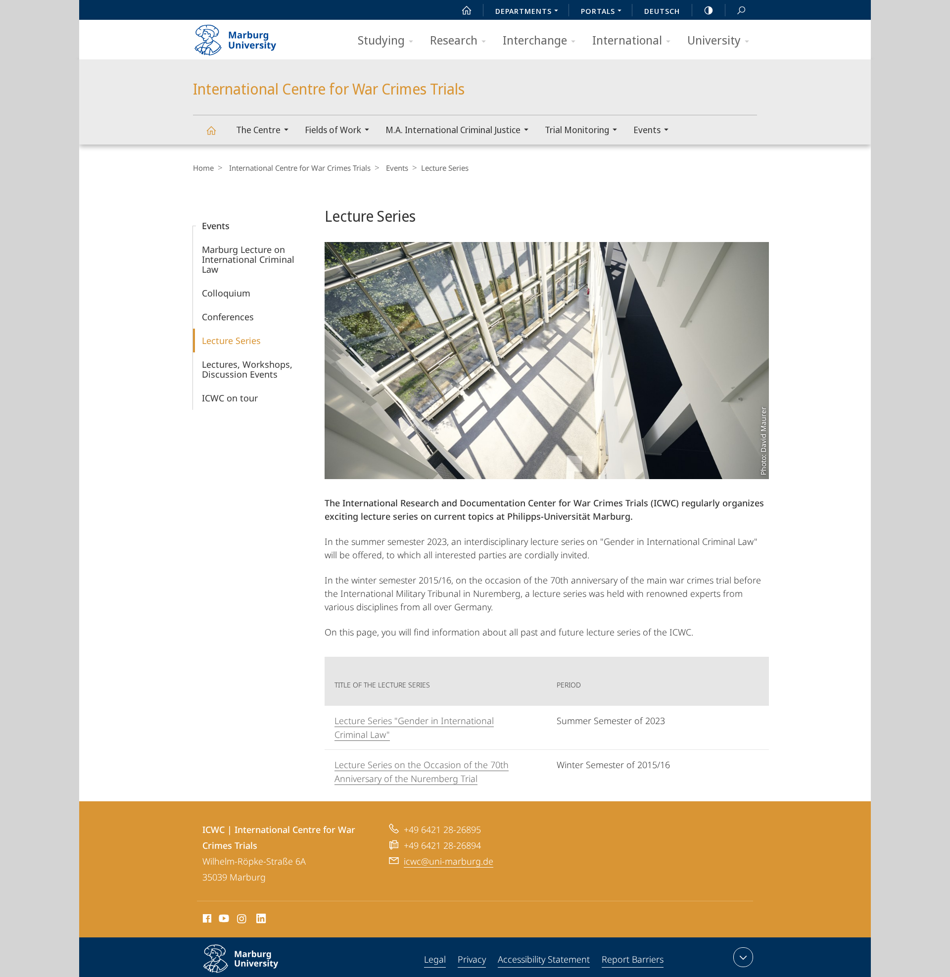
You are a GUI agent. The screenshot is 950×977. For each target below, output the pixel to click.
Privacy (472, 959)
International (627, 40)
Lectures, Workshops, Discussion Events (247, 369)
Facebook (206, 920)
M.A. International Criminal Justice (453, 130)
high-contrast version (708, 10)
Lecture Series (231, 340)
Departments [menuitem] (523, 11)
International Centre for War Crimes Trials (211, 130)
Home (203, 168)
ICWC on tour (230, 398)
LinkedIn (261, 920)
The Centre (258, 130)
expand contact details (743, 957)
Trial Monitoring (577, 130)
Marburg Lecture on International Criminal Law (248, 259)
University (714, 40)
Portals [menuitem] (598, 11)
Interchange (535, 40)
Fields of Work (333, 130)
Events (647, 130)
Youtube (223, 920)
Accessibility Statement (544, 959)
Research (453, 40)
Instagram (242, 920)
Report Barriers (633, 959)
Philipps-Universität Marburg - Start (255, 36)
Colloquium (226, 293)
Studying (381, 40)
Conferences (228, 317)
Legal (435, 959)
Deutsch (662, 11)
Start (466, 10)
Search (741, 10)
